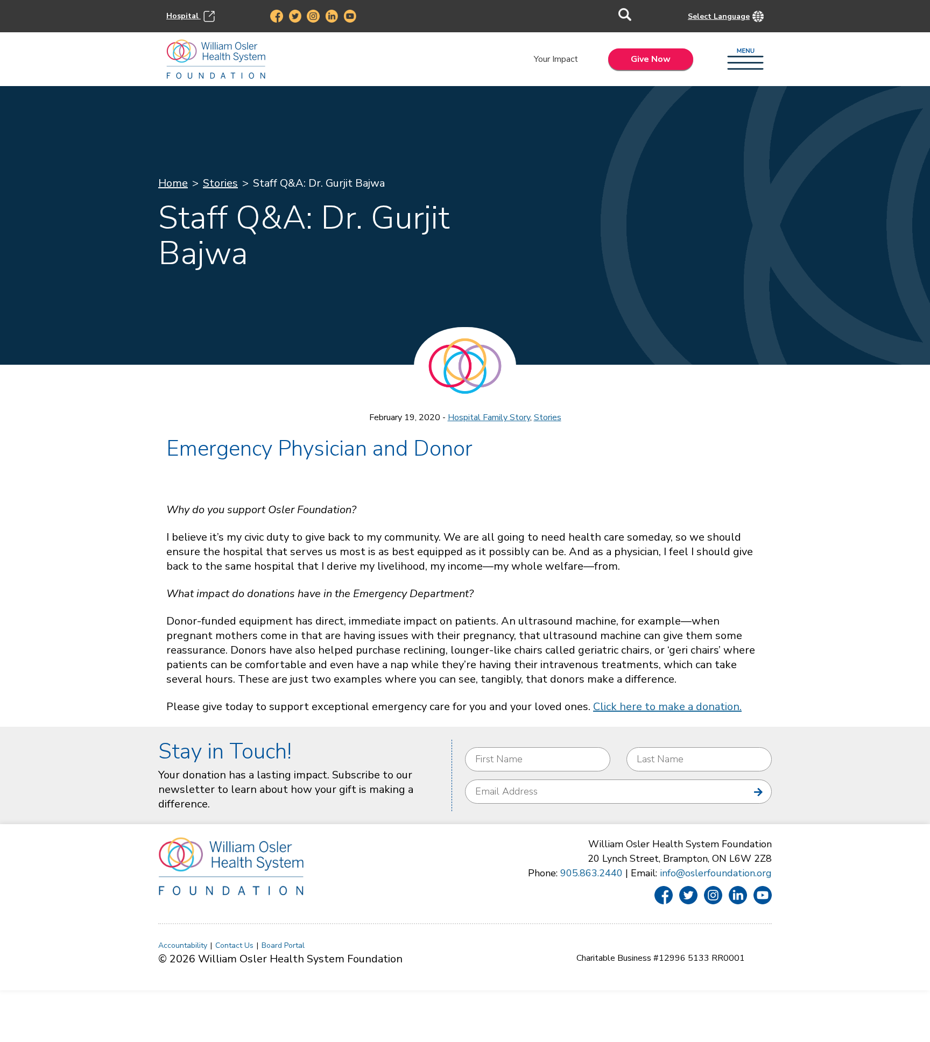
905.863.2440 (591, 873)
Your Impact (556, 59)
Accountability (182, 945)
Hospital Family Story (489, 417)
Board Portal (283, 945)
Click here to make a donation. (667, 706)
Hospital (183, 15)
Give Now (651, 59)
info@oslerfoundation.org (716, 873)
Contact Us (234, 945)
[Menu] (745, 60)
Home (173, 183)
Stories (220, 183)
